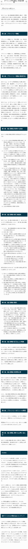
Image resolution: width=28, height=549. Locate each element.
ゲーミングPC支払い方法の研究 (14, 1)
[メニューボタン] (1, 1)
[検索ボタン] (26, 1)
